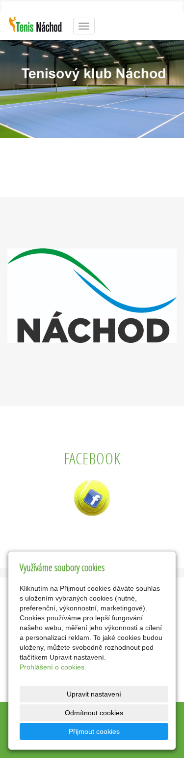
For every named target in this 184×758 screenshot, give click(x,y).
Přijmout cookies (94, 731)
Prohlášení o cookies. (53, 667)
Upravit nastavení (94, 694)
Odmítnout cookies (94, 713)
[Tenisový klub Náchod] (35, 25)
